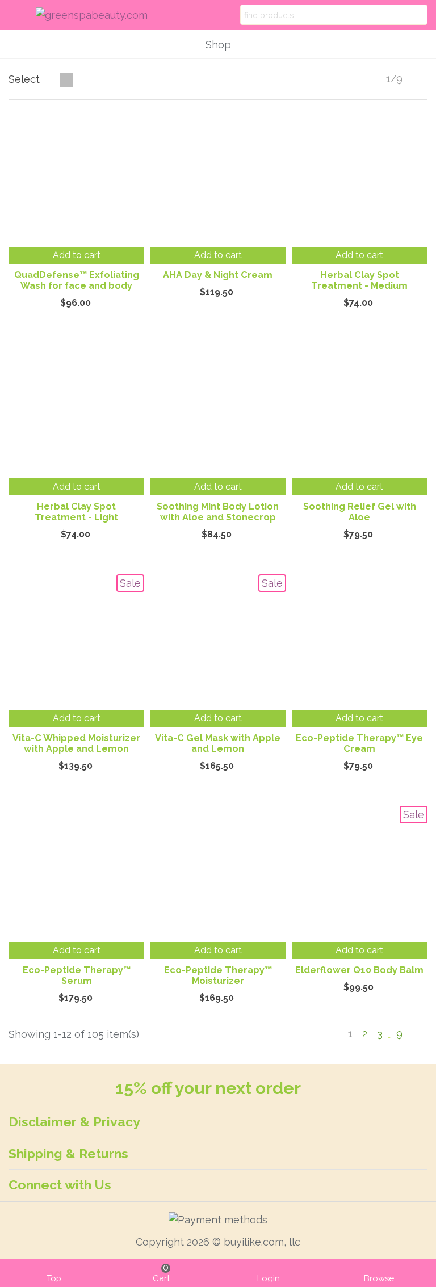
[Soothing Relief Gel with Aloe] (359, 410)
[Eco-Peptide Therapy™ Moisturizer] (218, 873)
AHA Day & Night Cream (217, 275)
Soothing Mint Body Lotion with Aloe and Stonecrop (218, 512)
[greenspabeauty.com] (100, 15)
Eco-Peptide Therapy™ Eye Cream (359, 743)
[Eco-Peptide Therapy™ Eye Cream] (359, 642)
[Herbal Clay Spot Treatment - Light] (76, 410)
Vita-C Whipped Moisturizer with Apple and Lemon (76, 743)
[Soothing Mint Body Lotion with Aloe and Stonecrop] (218, 410)
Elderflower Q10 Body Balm (359, 970)
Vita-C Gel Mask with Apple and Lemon (217, 743)
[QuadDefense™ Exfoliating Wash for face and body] (76, 179)
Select (26, 79)
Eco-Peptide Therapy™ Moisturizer (218, 975)
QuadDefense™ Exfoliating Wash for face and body (76, 280)
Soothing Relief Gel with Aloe (359, 512)
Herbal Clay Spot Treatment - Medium (359, 280)
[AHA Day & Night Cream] (218, 179)
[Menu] (19, 15)
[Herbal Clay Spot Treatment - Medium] (359, 179)
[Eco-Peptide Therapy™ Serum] (76, 873)
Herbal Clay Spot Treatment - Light (76, 512)
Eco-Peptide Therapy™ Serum (77, 975)
